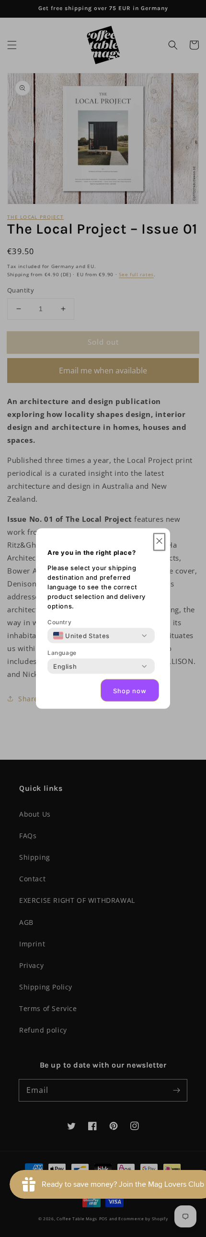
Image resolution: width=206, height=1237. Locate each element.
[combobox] (81, 636)
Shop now (130, 690)
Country (59, 622)
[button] (159, 542)
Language (62, 652)
